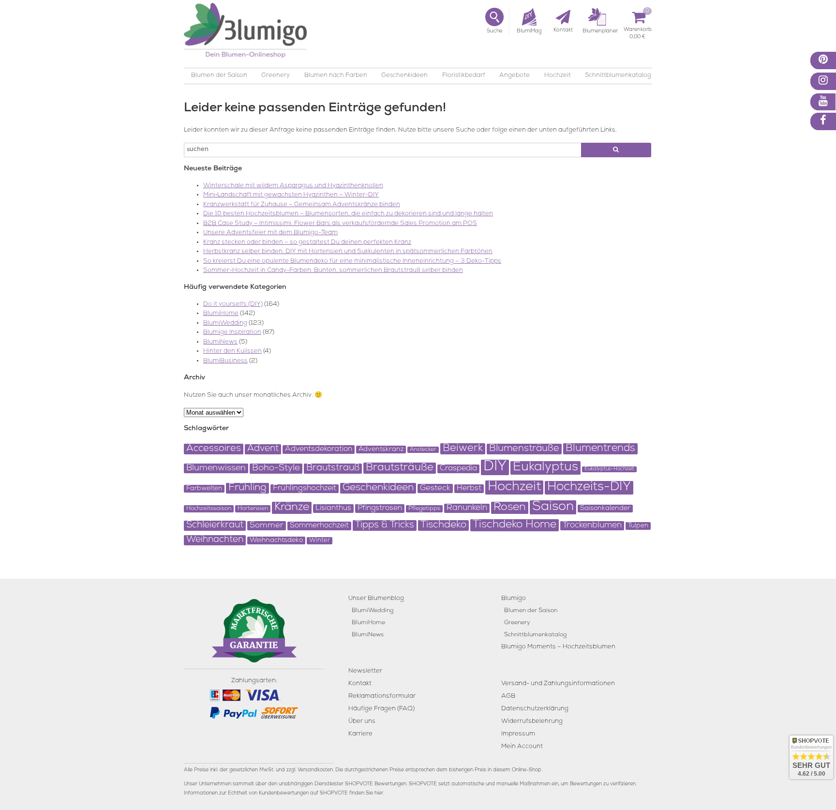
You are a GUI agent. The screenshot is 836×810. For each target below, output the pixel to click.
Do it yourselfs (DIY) (233, 304)
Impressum (518, 734)
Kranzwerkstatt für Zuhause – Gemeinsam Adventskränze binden (301, 205)
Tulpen (638, 526)
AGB (508, 696)
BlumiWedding (225, 323)
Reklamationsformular (382, 696)
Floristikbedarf (463, 76)
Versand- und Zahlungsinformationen (558, 684)
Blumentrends (600, 449)
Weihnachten (214, 540)
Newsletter (365, 671)
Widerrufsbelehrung (532, 722)
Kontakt (360, 684)
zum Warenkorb (638, 31)
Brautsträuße (399, 468)
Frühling (247, 488)
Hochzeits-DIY (589, 487)
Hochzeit (557, 76)
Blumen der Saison (219, 76)
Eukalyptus (545, 468)
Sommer (267, 526)
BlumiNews (220, 342)
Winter (319, 541)
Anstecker (423, 449)
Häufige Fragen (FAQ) (381, 709)
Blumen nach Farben (335, 76)
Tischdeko (443, 525)
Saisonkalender (605, 508)
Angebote (514, 76)
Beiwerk (463, 449)
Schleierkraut (214, 525)
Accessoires (213, 449)
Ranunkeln (467, 508)
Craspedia (458, 469)
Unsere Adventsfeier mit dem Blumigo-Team (270, 233)
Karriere (360, 734)
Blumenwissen (216, 468)
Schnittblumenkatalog (618, 76)
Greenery (275, 76)
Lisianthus (333, 508)
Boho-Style (276, 468)
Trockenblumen (592, 526)
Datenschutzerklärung (534, 709)
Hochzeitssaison (208, 509)
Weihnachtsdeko (276, 540)
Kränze (291, 507)
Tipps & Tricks (384, 525)
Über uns (361, 722)
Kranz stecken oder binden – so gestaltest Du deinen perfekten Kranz (307, 243)
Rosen (509, 507)
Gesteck (435, 488)
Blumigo (513, 599)
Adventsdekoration (318, 449)
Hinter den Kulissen (232, 351)
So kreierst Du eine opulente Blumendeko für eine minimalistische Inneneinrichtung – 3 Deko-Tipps (352, 261)
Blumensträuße (524, 449)
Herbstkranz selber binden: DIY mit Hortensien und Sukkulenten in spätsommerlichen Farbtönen (348, 252)
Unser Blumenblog (376, 599)
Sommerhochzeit (319, 526)
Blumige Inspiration (232, 333)
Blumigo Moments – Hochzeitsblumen (558, 647)
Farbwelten (204, 488)
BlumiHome (221, 314)
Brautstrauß (332, 468)
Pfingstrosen (380, 508)
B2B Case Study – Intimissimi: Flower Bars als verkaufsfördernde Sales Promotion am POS (340, 224)
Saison (553, 507)
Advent (263, 449)
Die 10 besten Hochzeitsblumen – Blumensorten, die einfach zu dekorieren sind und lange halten (348, 214)
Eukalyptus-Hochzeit (609, 469)
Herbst (469, 489)
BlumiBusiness (225, 361)
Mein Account (522, 747)
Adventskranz (380, 449)
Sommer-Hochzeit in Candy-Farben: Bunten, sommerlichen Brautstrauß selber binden (333, 271)
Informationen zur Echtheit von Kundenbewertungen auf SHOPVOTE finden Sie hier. (284, 793)
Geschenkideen (404, 76)
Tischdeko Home (514, 525)
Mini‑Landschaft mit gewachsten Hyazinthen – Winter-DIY (291, 195)
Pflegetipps (424, 509)
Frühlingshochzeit (304, 489)
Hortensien (253, 509)
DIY (495, 467)
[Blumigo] (245, 34)
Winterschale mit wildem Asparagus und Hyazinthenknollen (293, 186)
